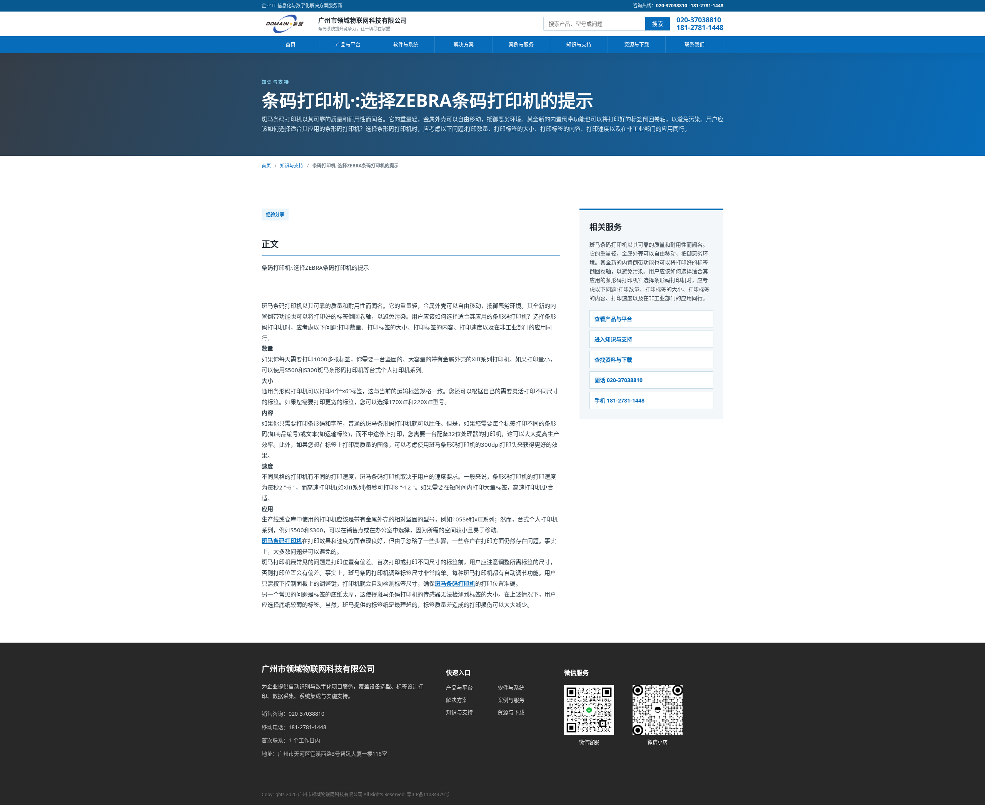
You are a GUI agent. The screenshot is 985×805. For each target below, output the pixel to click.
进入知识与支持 (613, 338)
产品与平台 (348, 44)
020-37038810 (671, 5)
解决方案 (464, 44)
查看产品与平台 (613, 318)
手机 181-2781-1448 (619, 400)
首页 (290, 44)
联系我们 (694, 44)
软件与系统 (405, 44)
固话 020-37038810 (618, 380)
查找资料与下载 (613, 359)
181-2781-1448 (707, 5)
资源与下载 (636, 44)
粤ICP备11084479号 (428, 794)
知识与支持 (578, 44)
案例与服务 (521, 44)
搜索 (657, 23)
